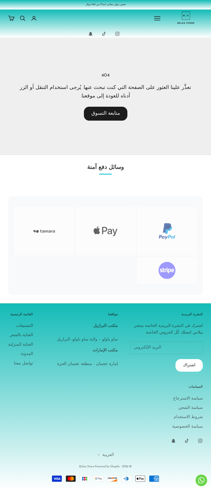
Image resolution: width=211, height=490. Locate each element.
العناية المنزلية (20, 345)
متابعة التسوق (105, 113)
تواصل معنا (23, 363)
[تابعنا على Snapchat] (90, 33)
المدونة (27, 354)
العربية (108, 455)
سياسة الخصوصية (187, 427)
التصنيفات (24, 326)
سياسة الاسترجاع (188, 398)
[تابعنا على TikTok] (104, 33)
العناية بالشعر (21, 335)
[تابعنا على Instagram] (117, 33)
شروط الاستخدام (188, 417)
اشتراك (189, 365)
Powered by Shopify (107, 466)
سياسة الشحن (190, 408)
